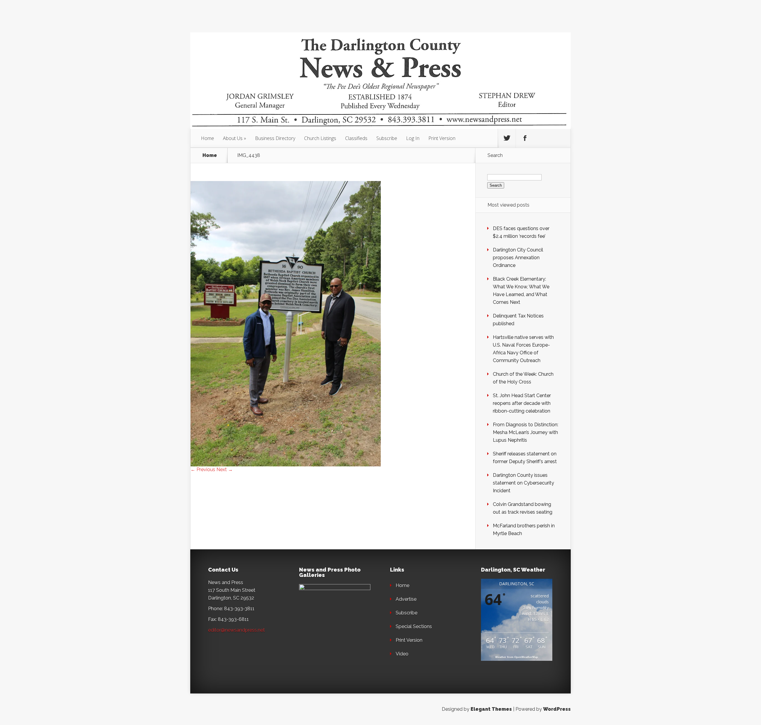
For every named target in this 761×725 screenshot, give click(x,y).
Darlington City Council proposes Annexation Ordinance (518, 257)
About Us (233, 138)
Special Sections (414, 626)
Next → (224, 469)
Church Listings (320, 138)
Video (402, 654)
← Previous (203, 469)
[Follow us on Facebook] (525, 138)
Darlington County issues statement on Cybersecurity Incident (523, 482)
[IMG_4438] (286, 465)
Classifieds (356, 138)
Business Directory (275, 138)
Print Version (441, 138)
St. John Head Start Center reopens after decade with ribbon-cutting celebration (522, 403)
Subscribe (386, 138)
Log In (412, 138)
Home (207, 138)
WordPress (557, 709)
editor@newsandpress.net (236, 630)
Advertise (406, 599)
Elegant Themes (491, 709)
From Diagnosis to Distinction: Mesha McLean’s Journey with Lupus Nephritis (525, 432)
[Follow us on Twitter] (507, 138)
